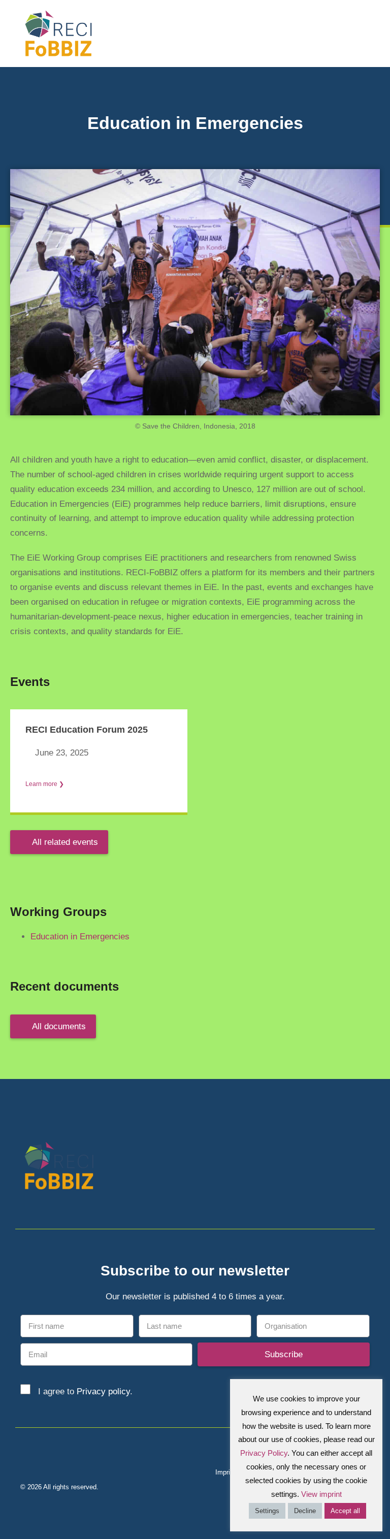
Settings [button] (267, 1511)
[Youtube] (363, 1168)
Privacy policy (103, 1391)
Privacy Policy (263, 1453)
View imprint (321, 1494)
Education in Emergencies (79, 936)
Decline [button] (305, 1511)
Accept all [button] (345, 1511)
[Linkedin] (345, 1168)
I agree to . (85, 1391)
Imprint (225, 1472)
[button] (375, 33)
